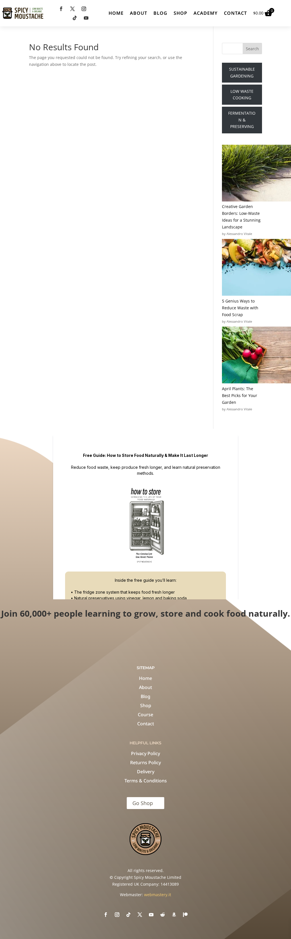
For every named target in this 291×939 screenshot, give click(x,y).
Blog (160, 13)
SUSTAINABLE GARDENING (242, 72)
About (138, 13)
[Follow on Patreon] (185, 914)
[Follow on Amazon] (173, 914)
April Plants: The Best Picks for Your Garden (239, 395)
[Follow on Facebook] (61, 8)
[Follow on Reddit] (162, 914)
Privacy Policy (145, 753)
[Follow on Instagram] (83, 8)
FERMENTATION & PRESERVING (241, 119)
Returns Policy (145, 762)
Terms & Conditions (145, 781)
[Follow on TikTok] (74, 17)
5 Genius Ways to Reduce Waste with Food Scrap (240, 307)
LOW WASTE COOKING (241, 95)
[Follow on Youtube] (86, 17)
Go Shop (142, 803)
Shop (180, 13)
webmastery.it (157, 894)
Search (252, 48)
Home (116, 13)
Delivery (145, 771)
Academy (206, 13)
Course (145, 714)
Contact (235, 13)
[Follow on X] (72, 8)
